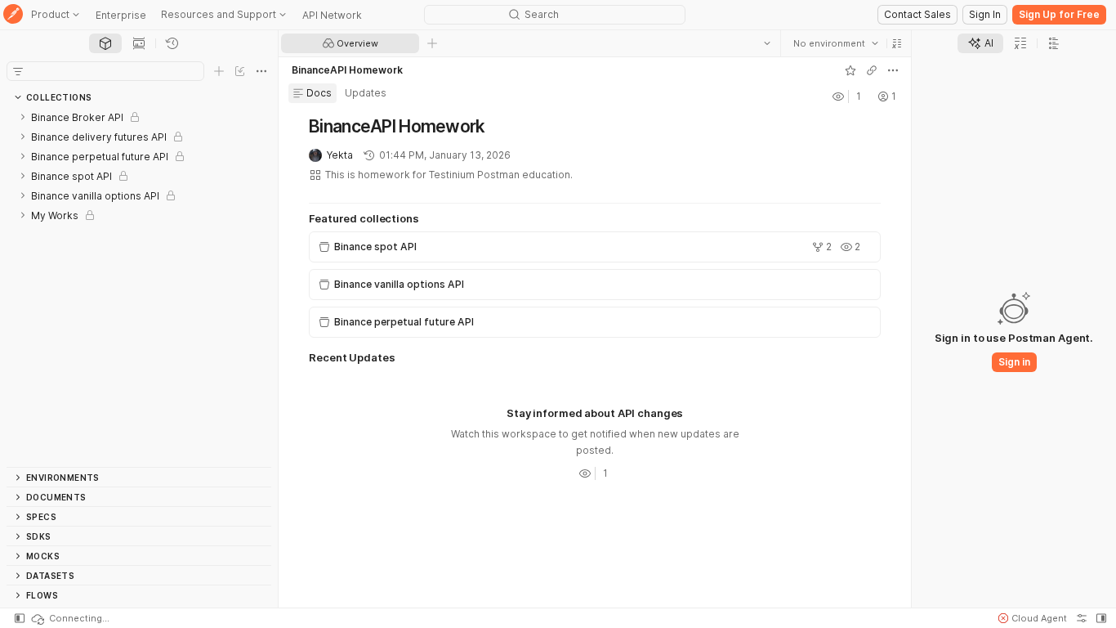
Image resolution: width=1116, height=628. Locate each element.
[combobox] (835, 43)
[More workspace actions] (893, 70)
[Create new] (219, 71)
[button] (897, 43)
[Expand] (22, 116)
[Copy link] (872, 70)
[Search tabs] (767, 43)
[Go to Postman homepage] (13, 15)
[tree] (139, 287)
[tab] (105, 43)
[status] (69, 618)
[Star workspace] (850, 70)
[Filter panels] (18, 71)
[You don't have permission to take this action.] (432, 43)
